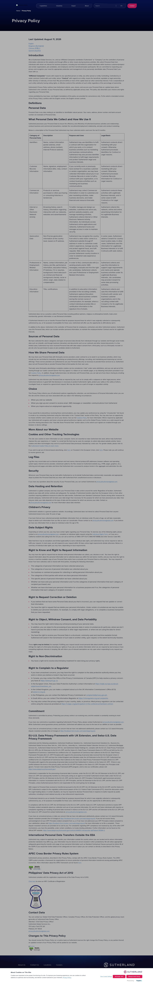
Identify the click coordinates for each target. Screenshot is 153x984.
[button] (121, 6)
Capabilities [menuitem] (43, 6)
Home (18, 10)
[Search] (113, 6)
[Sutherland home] (25, 5)
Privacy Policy (67, 977)
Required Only (134, 976)
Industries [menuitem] (59, 6)
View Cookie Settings (106, 976)
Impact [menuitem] (73, 6)
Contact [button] (132, 6)
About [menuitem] (87, 6)
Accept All (119, 976)
